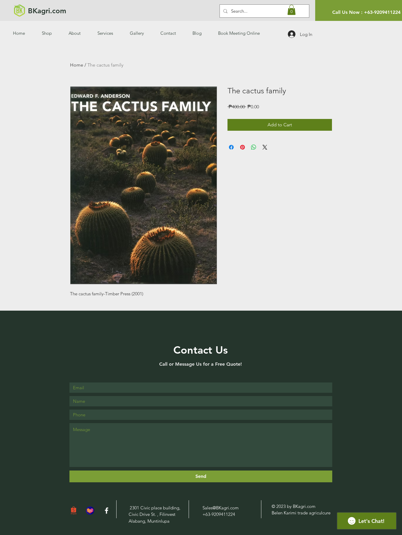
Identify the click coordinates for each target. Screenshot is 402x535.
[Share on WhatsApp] (253, 147)
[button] (291, 10)
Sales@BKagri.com (220, 508)
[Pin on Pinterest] (242, 147)
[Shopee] (73, 510)
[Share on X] (264, 147)
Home (76, 65)
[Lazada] (90, 510)
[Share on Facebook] (231, 147)
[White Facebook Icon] (106, 510)
